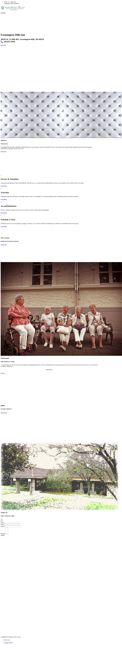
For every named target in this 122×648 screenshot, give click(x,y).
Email (2, 524)
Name (2, 523)
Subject (3, 526)
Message (3, 533)
